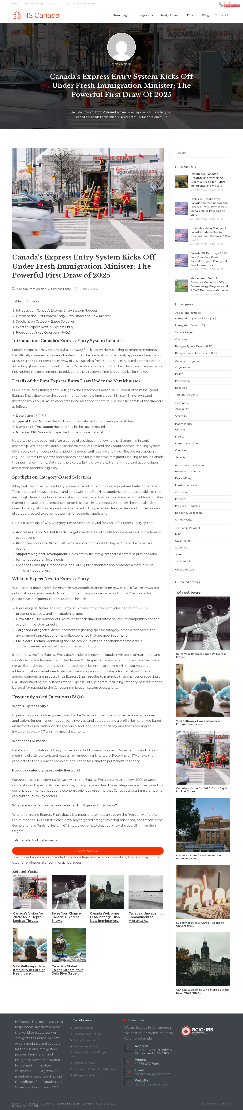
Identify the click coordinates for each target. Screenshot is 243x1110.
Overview (181, 339)
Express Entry (157, 112)
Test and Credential (187, 394)
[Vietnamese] (227, 5)
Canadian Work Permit (87, 1033)
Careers (224, 1103)
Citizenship (182, 402)
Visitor (179, 554)
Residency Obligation (188, 512)
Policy (179, 373)
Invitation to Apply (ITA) (153, 116)
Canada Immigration (133, 112)
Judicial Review (184, 332)
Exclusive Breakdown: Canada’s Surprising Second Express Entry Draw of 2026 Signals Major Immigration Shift (209, 206)
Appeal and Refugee (188, 312)
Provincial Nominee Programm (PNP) (90, 1054)
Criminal (180, 429)
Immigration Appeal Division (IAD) (195, 318)
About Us (209, 1103)
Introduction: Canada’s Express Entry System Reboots (56, 310)
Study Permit (183, 540)
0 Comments (216, 190)
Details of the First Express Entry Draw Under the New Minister (63, 316)
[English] (222, 5)
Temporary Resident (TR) (190, 527)
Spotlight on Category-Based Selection (45, 321)
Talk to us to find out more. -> (34, 840)
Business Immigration (188, 471)
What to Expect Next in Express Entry (44, 327)
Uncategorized (184, 569)
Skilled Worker (184, 519)
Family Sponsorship (187, 485)
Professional (182, 380)
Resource (181, 387)
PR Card (180, 498)
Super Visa (181, 547)
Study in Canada (83, 1027)
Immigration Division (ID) (190, 325)
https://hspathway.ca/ (151, 1084)
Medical (180, 436)
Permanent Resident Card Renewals (95, 1068)
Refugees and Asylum (86, 1075)
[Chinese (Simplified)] (232, 5)
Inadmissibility (183, 423)
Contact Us (88, 850)
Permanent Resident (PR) (190, 465)
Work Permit (183, 561)
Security (180, 457)
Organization (183, 367)
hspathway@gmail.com (152, 1074)
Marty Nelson (121, 64)
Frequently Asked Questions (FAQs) (43, 332)
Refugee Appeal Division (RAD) (194, 346)
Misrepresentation (186, 443)
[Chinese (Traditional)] (237, 5)
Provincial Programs (187, 505)
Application (182, 408)
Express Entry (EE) (84, 1062)
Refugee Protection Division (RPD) (196, 352)
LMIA (178, 533)
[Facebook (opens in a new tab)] (220, 4)
